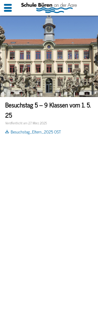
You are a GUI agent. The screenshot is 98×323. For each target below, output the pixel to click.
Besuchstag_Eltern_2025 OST (36, 131)
